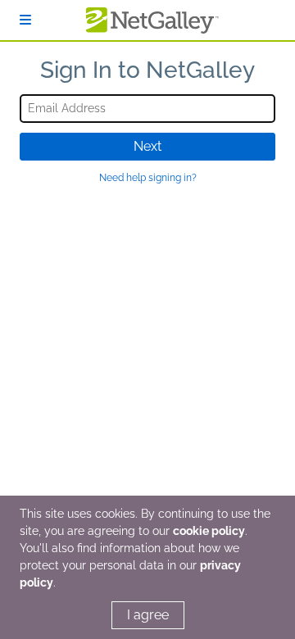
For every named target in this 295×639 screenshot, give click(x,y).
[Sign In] (25, 20)
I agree (148, 615)
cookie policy (209, 530)
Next (147, 146)
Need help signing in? (148, 178)
